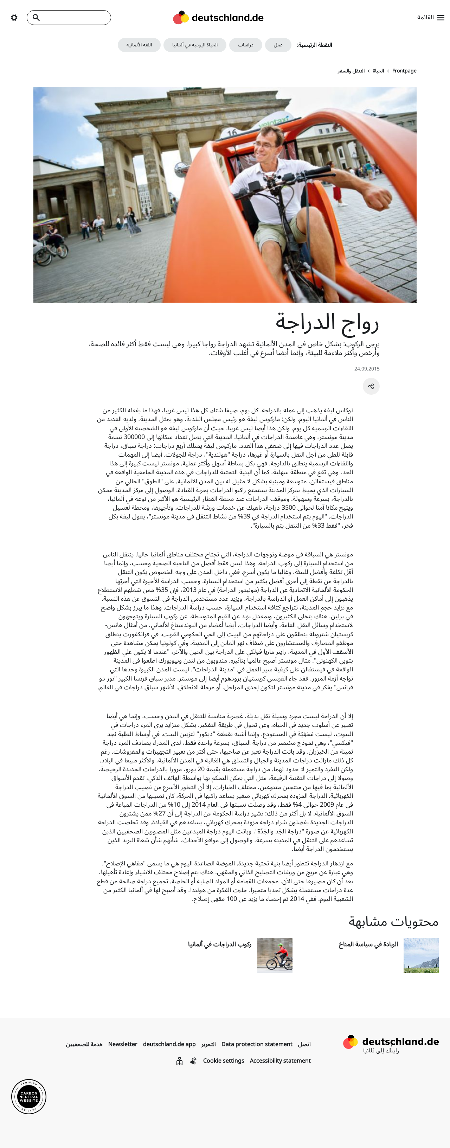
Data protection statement (256, 1044)
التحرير (208, 1044)
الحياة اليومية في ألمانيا (195, 45)
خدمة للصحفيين (84, 1044)
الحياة (378, 71)
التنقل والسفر (351, 71)
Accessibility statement (280, 1061)
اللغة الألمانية (139, 45)
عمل (278, 45)
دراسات (245, 45)
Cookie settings (223, 1061)
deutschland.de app (169, 1044)
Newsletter (122, 1044)
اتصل (304, 1044)
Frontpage (404, 71)
